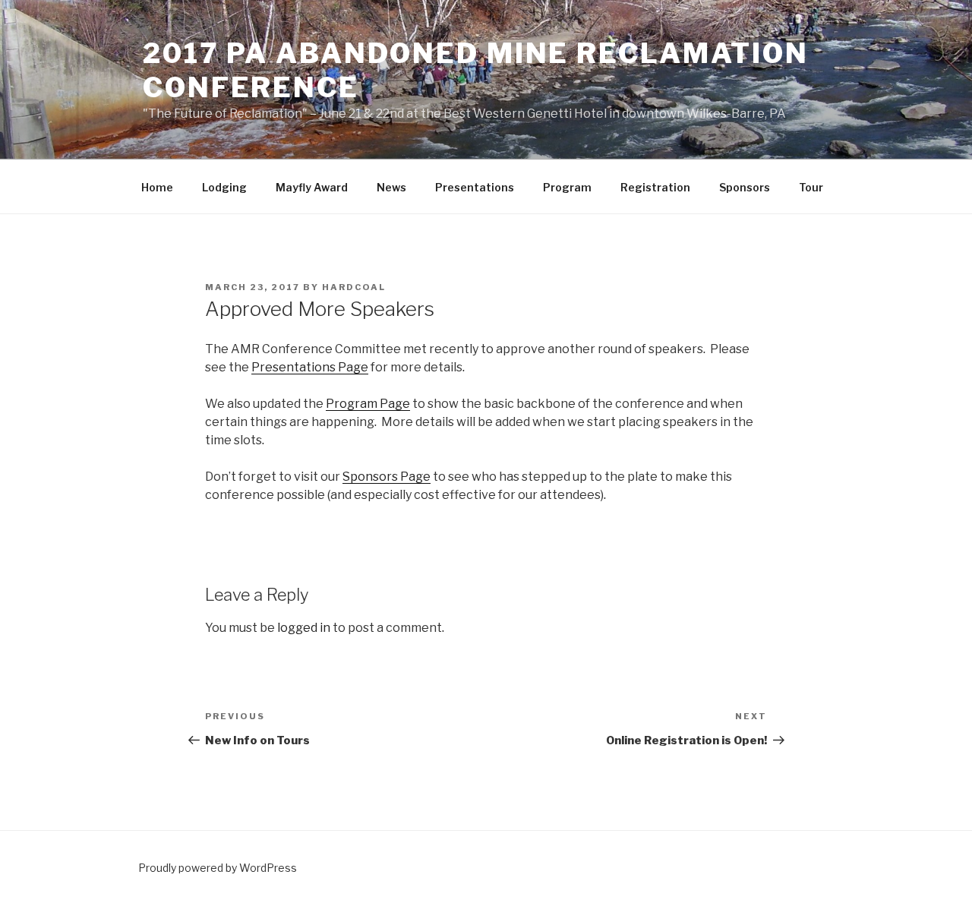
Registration (655, 187)
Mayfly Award (312, 187)
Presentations (474, 187)
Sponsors (744, 187)
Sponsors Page (386, 476)
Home (157, 187)
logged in (303, 627)
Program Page (368, 403)
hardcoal (354, 287)
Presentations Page (309, 367)
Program (567, 187)
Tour (811, 187)
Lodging (224, 187)
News (391, 187)
